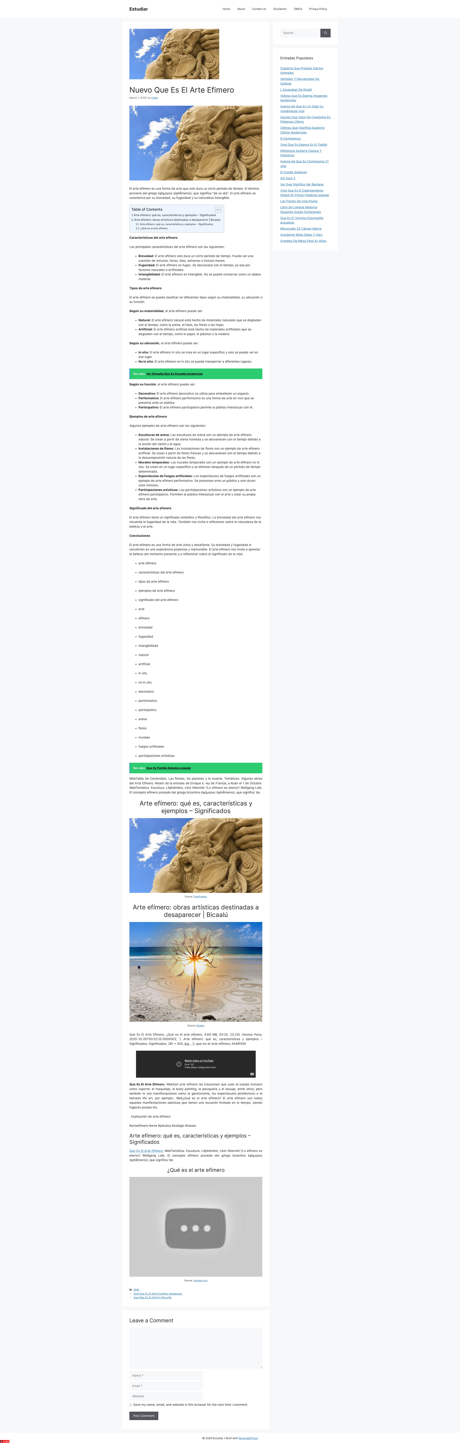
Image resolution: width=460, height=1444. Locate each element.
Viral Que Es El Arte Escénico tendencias (158, 1293)
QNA (136, 1289)
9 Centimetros (290, 138)
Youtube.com (200, 1280)
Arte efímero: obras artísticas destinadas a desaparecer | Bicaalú (177, 219)
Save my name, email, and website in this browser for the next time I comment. (190, 1404)
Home (226, 9)
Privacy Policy (318, 9)
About (241, 9)
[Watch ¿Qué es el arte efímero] (195, 1275)
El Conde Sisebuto (293, 172)
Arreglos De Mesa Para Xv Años (303, 241)
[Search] (325, 33)
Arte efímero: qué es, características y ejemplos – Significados (175, 215)
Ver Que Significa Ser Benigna (301, 184)
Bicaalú (200, 1025)
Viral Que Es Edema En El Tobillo (303, 145)
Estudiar (138, 9)
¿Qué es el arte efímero (154, 228)
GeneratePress (248, 1438)
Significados (200, 896)
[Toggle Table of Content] (216, 210)
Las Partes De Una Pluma (299, 201)
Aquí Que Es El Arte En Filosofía (152, 1297)
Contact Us (259, 9)
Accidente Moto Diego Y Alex (301, 235)
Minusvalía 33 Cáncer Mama (300, 228)
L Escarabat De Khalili (296, 89)
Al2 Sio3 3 (287, 178)
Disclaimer (280, 9)
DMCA (298, 9)
